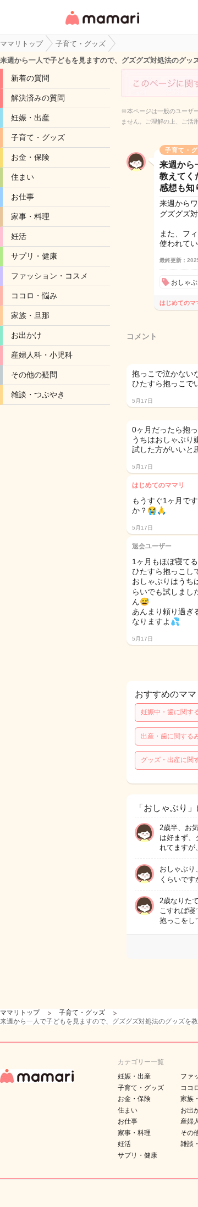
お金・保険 (30, 157)
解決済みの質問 (38, 97)
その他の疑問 (34, 374)
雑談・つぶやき (38, 394)
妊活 (18, 236)
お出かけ (26, 335)
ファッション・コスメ (49, 275)
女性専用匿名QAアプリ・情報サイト (101, 25)
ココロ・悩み (34, 295)
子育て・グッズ (38, 137)
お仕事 (22, 196)
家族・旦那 (30, 315)
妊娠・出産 (30, 117)
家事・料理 (30, 216)
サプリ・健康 (34, 256)
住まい (22, 177)
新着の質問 (30, 78)
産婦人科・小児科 (42, 355)
